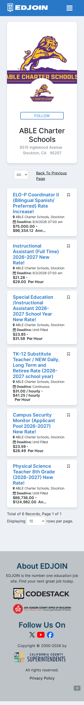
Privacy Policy (42, 678)
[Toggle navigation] (69, 8)
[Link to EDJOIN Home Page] (27, 8)
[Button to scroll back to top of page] (77, 688)
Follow (42, 115)
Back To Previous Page (51, 176)
